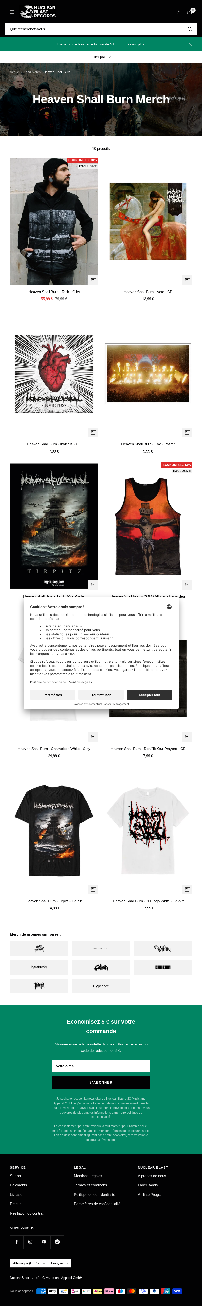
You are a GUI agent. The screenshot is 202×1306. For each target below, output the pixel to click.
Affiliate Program (151, 1194)
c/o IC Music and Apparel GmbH (59, 1278)
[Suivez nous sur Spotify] (57, 1242)
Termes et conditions (90, 1185)
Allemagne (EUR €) (26, 1263)
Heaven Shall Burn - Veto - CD (148, 292)
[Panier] (189, 12)
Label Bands (148, 1185)
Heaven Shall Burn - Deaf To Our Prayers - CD (148, 749)
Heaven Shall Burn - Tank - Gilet (54, 292)
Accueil (15, 72)
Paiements (18, 1185)
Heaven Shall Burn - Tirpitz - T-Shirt (54, 901)
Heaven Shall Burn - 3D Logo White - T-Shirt (148, 901)
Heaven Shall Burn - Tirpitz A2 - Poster (54, 596)
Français (57, 1263)
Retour (15, 1204)
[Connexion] (179, 12)
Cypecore (101, 986)
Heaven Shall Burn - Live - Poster (148, 444)
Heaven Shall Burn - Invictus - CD (54, 444)
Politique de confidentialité (94, 1194)
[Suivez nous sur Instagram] (30, 1242)
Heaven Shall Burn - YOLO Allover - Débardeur (148, 596)
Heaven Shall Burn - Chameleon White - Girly (54, 749)
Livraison (17, 1194)
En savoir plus (133, 44)
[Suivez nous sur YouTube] (43, 1242)
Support (16, 1176)
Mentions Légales (88, 1176)
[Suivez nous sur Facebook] (16, 1242)
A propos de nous (152, 1176)
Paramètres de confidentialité (97, 1204)
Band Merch (32, 72)
